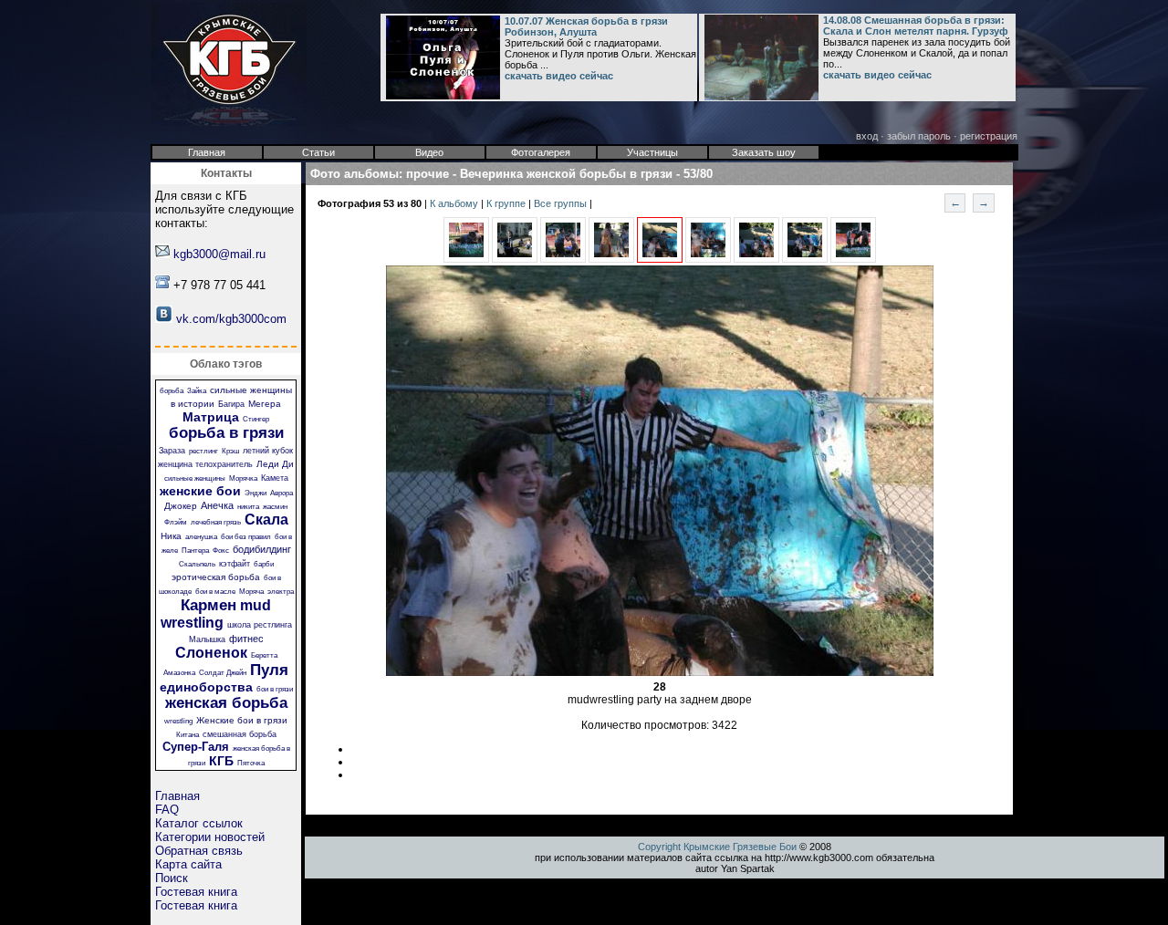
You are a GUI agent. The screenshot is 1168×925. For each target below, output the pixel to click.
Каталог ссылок (199, 823)
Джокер (180, 506)
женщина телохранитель (205, 464)
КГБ (221, 761)
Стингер (256, 419)
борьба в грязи (226, 433)
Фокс (221, 550)
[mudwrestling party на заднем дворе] (660, 259)
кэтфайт (234, 563)
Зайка (196, 391)
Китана (187, 735)
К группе (507, 203)
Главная (177, 796)
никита (248, 507)
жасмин (275, 507)
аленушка (201, 537)
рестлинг (203, 451)
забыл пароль (919, 135)
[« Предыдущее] (466, 259)
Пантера (195, 550)
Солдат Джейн (222, 673)
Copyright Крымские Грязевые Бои (717, 846)
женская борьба (226, 703)
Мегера (264, 404)
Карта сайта (188, 864)
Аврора (281, 493)
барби (264, 564)
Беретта (264, 655)
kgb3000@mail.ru (219, 254)
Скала (266, 519)
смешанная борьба (239, 734)
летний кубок (268, 450)
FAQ (167, 809)
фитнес (246, 638)
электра (280, 591)
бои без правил (246, 537)
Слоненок (211, 652)
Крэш (230, 451)
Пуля (269, 670)
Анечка (217, 505)
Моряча (251, 591)
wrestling (178, 721)
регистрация (988, 135)
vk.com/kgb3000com (231, 319)
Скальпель (197, 564)
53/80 (698, 174)
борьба (171, 391)
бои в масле (215, 591)
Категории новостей (210, 837)
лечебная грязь (216, 522)
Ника (171, 536)
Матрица (210, 417)
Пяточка (251, 763)
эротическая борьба (216, 577)
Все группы (561, 203)
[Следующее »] (708, 259)
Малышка (207, 639)
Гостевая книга (196, 892)
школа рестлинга (259, 624)
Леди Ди (275, 464)
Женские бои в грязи (241, 720)
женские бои (200, 490)
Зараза (172, 450)
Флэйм (175, 522)
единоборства (206, 687)
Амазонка (179, 673)
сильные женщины (194, 478)
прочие (427, 174)
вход (867, 135)
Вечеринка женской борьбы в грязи (566, 174)
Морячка (243, 478)
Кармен (208, 605)
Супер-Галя (195, 747)
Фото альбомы (354, 174)
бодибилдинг (262, 549)
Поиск (171, 878)
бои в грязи (274, 689)
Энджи (255, 493)
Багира (231, 404)
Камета (274, 478)
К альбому (455, 203)
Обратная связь (199, 850)
